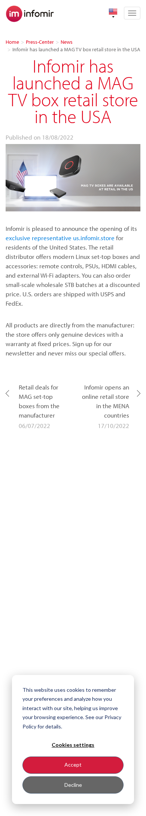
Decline (73, 785)
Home (12, 42)
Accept (73, 764)
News (67, 42)
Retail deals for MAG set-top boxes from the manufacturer (39, 401)
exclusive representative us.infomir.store (60, 238)
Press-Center (40, 42)
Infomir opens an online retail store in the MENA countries (105, 401)
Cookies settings (73, 745)
